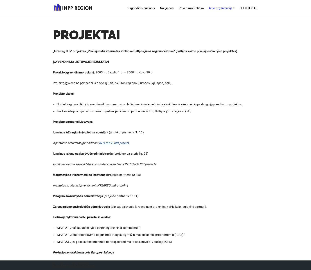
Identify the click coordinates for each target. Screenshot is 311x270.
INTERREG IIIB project (114, 143)
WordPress (85, 265)
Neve (56, 265)
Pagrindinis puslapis (141, 8)
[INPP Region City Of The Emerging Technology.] (72, 8)
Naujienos (167, 8)
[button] (234, 8)
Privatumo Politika (191, 8)
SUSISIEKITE (248, 8)
